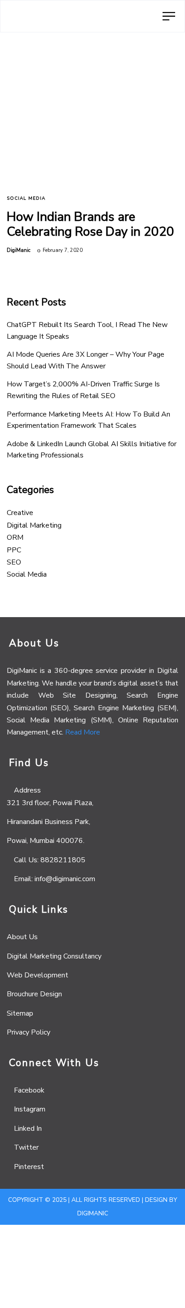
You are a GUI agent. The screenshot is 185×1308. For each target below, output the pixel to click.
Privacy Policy (28, 1032)
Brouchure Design (34, 994)
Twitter (26, 1147)
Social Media (26, 198)
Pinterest (29, 1167)
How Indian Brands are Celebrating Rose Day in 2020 (90, 224)
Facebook (29, 1090)
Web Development (37, 975)
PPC (14, 550)
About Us (22, 937)
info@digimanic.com (65, 879)
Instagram (29, 1109)
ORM (15, 537)
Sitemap (20, 1013)
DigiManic (19, 250)
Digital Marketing (34, 525)
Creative (20, 513)
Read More (82, 732)
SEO (14, 562)
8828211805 (62, 860)
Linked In (28, 1128)
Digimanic (92, 1213)
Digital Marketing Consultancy (54, 956)
